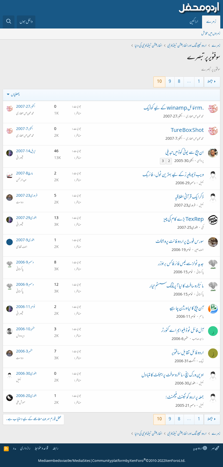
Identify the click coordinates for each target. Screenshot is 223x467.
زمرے (211, 22)
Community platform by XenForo (138, 461)
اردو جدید (198, 448)
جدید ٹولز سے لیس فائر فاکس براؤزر (181, 264)
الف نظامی (21, 247)
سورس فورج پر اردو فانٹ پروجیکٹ (180, 242)
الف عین (199, 250)
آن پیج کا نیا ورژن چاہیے (186, 308)
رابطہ (55, 448)
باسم (201, 317)
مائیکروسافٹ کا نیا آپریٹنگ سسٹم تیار (177, 286)
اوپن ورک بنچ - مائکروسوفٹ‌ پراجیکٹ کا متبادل (172, 375)
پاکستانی (200, 272)
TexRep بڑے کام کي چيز (183, 219)
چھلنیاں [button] (15, 95)
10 (159, 81)
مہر (213, 448)
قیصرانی (19, 158)
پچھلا (209, 81)
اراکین (194, 22)
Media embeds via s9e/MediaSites (64, 461)
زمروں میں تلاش (210, 33)
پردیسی (200, 161)
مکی (202, 228)
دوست (19, 202)
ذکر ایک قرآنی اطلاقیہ (189, 197)
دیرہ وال (20, 336)
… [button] (189, 81)
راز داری (25, 448)
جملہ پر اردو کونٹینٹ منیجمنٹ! (185, 397)
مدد (14, 448)
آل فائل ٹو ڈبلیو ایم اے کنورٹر (182, 331)
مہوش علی (20, 403)
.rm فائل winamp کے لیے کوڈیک (174, 108)
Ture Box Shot (187, 130)
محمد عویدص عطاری (195, 116)
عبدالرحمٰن (21, 180)
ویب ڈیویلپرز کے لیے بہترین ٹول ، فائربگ (173, 175)
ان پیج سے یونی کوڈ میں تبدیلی (184, 153)
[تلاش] (8, 21)
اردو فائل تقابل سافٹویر (188, 353)
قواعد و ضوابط (41, 448)
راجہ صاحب (198, 339)
